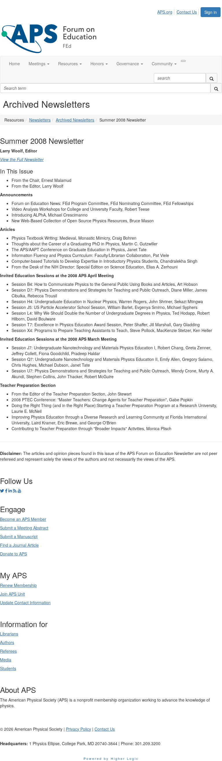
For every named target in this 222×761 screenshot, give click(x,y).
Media (5, 660)
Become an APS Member (23, 519)
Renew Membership (18, 585)
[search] (211, 78)
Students (8, 668)
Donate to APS (13, 554)
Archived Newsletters (75, 120)
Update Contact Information (25, 602)
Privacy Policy (78, 729)
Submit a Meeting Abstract (24, 528)
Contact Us (187, 12)
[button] (39, 63)
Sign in (210, 12)
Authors (7, 642)
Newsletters (40, 120)
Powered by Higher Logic (111, 758)
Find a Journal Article (19, 545)
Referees (8, 651)
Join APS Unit (12, 594)
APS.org (164, 12)
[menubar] (179, 11)
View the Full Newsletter (22, 159)
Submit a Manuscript (19, 536)
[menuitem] (166, 11)
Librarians (9, 634)
